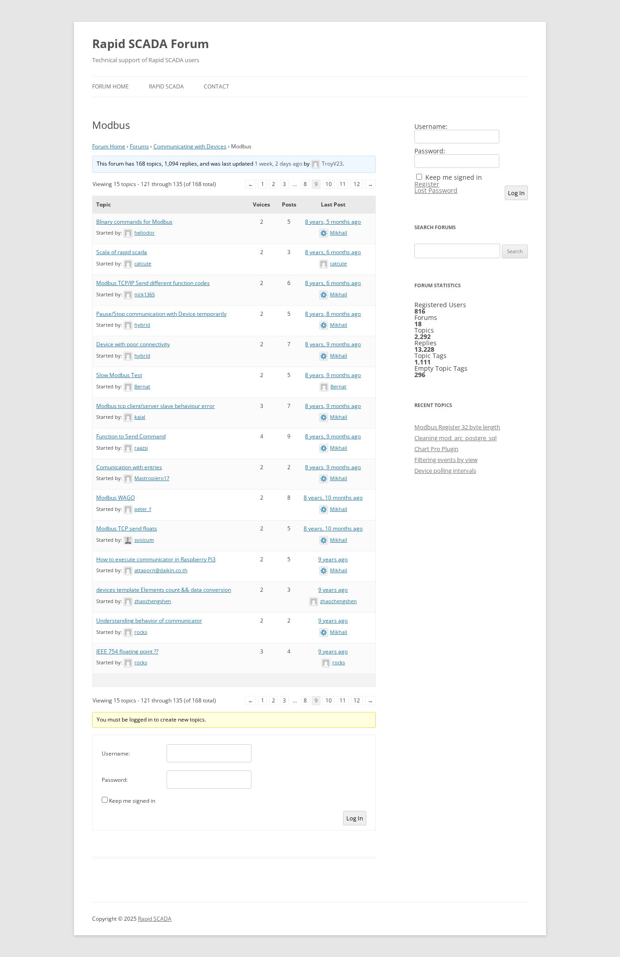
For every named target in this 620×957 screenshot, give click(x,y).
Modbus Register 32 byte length (457, 427)
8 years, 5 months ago (333, 222)
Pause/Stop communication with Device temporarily (161, 314)
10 (328, 184)
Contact (216, 86)
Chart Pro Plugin (436, 449)
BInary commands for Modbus (134, 222)
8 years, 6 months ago (333, 252)
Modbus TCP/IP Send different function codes (153, 283)
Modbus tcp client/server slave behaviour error (155, 406)
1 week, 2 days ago (278, 163)
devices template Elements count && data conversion (163, 590)
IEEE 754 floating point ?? (127, 651)
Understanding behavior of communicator (149, 620)
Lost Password (436, 190)
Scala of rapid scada (121, 252)
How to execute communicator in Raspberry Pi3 (156, 559)
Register (426, 184)
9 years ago (333, 559)
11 (343, 184)
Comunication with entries (129, 467)
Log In (354, 818)
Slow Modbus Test (119, 375)
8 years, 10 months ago (333, 497)
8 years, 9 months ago (333, 344)
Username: (116, 753)
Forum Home (110, 86)
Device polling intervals (445, 470)
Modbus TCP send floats (126, 528)
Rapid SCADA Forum (150, 43)
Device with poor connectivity (133, 344)
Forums (139, 146)
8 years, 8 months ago (333, 314)
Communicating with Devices (189, 146)
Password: (115, 780)
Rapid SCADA (166, 86)
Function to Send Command (131, 436)
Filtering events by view (445, 460)
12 (357, 184)
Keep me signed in (132, 801)
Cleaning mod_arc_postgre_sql (455, 438)
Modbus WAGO (115, 497)
